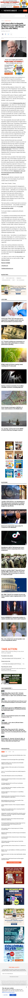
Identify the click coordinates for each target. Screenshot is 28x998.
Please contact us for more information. (8, 670)
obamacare (13, 37)
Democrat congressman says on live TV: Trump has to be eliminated (12, 526)
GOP (4, 37)
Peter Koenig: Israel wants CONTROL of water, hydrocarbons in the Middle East (12, 408)
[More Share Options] (11, 34)
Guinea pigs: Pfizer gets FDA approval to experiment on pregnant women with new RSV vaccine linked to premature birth (12, 320)
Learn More (5, 994)
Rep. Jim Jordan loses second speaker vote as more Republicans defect (13, 639)
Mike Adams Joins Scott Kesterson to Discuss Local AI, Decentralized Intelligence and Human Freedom (13, 701)
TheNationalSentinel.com (7, 268)
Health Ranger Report (6, 688)
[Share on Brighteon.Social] (2, 34)
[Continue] (25, 973)
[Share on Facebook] (5, 34)
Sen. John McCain (20, 280)
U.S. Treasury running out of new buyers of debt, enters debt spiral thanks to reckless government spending (12, 343)
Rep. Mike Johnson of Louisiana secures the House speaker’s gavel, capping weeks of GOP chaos (13, 596)
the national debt (19, 252)
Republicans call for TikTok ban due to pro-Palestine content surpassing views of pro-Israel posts (12, 549)
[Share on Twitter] (8, 34)
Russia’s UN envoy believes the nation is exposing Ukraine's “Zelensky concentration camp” (13, 809)
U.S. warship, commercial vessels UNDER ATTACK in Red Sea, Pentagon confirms (12, 429)
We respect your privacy (14, 976)
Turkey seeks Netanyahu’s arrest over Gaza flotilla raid (11, 775)
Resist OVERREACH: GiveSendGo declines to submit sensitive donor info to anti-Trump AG (13, 618)
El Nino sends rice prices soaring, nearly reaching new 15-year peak (12, 365)
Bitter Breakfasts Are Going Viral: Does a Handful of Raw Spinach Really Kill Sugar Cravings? (12, 801)
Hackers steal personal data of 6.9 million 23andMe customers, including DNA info (12, 386)
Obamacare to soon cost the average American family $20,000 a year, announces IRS (13, 172)
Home (2, 20)
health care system (8, 37)
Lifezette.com (4, 265)
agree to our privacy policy (8, 992)
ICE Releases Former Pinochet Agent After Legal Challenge (12, 759)
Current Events (8, 20)
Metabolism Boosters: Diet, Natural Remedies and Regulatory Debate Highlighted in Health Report (13, 797)
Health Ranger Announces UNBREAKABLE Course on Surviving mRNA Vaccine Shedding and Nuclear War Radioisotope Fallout (13, 709)
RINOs (22, 37)
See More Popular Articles (14, 862)
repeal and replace (18, 37)
